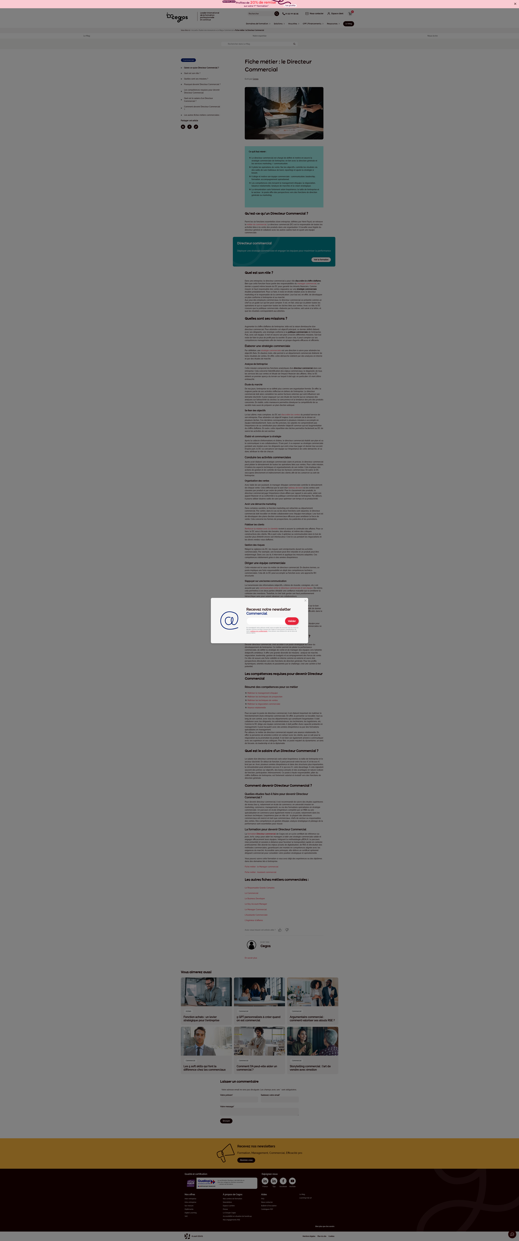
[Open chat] (512, 1234)
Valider (292, 621)
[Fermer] (515, 4)
